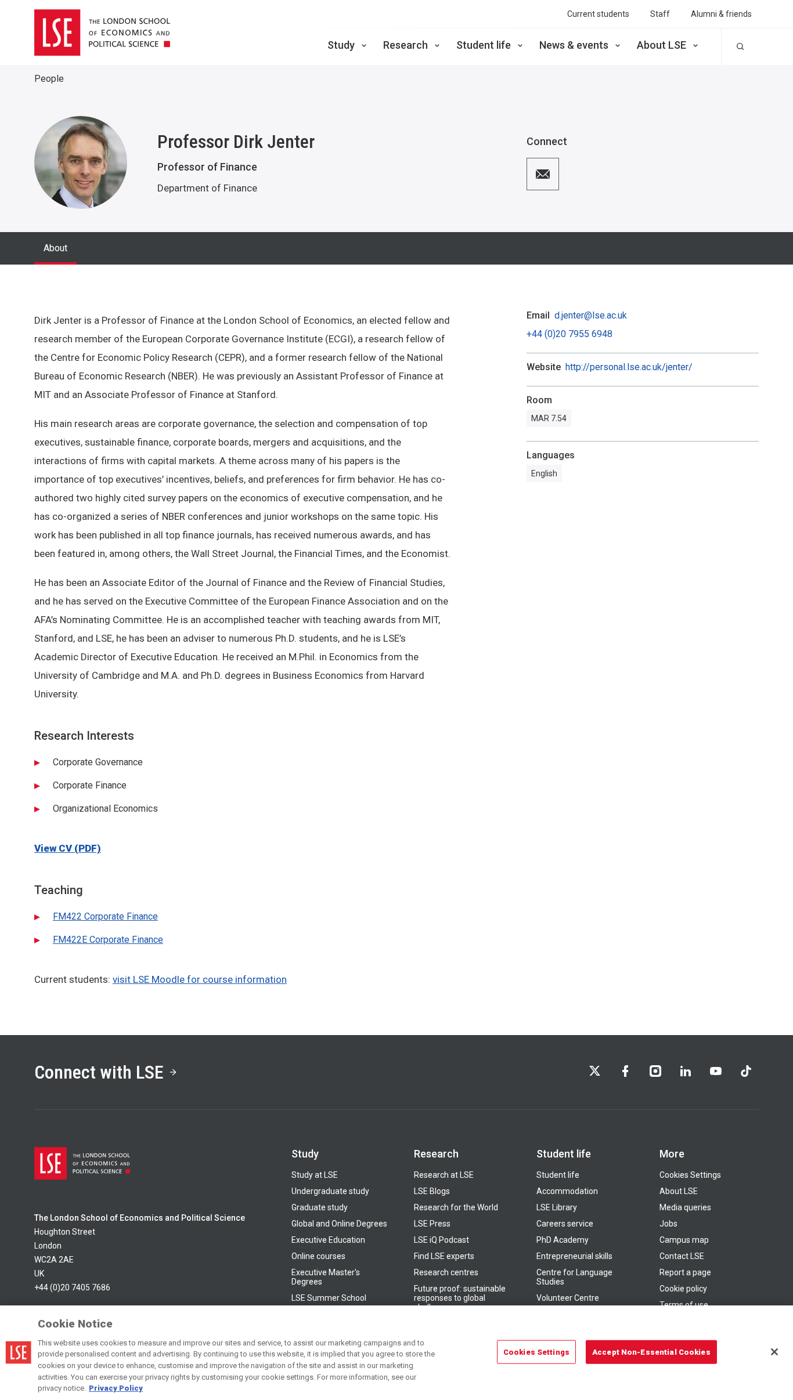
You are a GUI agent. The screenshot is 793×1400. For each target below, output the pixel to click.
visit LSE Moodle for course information (200, 979)
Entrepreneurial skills (574, 1256)
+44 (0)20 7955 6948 (569, 334)
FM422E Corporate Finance (108, 939)
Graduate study (319, 1207)
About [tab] (55, 248)
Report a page (685, 1272)
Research (405, 45)
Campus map (684, 1240)
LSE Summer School (328, 1298)
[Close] (774, 1352)
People (49, 78)
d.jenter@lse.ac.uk (590, 315)
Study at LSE (314, 1175)
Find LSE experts (444, 1256)
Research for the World (456, 1207)
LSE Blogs (432, 1191)
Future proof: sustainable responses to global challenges (460, 1298)
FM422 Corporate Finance (105, 916)
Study (341, 45)
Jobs (668, 1223)
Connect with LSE (99, 1072)
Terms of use (683, 1304)
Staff (660, 14)
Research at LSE (444, 1175)
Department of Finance (207, 188)
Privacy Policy (116, 1388)
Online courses (318, 1256)
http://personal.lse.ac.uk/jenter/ (629, 367)
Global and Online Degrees (339, 1223)
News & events (573, 45)
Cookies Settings (690, 1175)
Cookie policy (683, 1288)
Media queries (685, 1207)
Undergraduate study (330, 1191)
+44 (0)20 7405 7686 (72, 1287)
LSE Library (556, 1207)
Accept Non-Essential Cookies (651, 1351)
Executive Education (328, 1240)
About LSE (661, 45)
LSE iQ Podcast (441, 1240)
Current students (598, 14)
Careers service (564, 1223)
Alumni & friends (721, 14)
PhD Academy (562, 1240)
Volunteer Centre (567, 1298)
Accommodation (567, 1191)
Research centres (446, 1272)
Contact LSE (681, 1256)
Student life (483, 45)
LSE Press (432, 1223)
